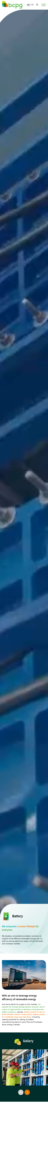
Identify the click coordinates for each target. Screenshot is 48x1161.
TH (32, 4)
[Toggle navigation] (42, 4)
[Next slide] (27, 1092)
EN (28, 4)
